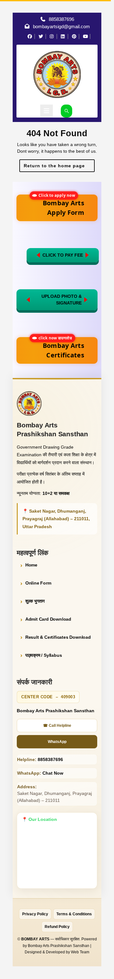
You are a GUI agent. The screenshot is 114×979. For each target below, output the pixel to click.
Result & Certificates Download (58, 637)
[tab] (46, 111)
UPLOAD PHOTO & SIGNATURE (61, 299)
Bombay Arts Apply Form (60, 206)
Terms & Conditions (74, 914)
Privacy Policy (35, 914)
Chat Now (52, 773)
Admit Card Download (48, 619)
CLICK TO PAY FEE (62, 255)
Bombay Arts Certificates (60, 348)
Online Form (38, 582)
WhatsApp (57, 741)
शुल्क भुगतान (35, 601)
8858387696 (61, 19)
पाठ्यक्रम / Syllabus (43, 655)
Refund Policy (57, 927)
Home (31, 564)
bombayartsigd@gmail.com (61, 26)
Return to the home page (59, 167)
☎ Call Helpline (57, 725)
